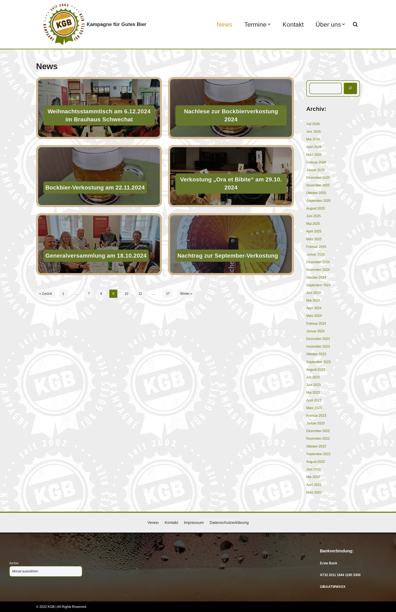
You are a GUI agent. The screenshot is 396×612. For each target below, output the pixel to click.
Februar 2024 (316, 323)
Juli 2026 (313, 124)
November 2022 (318, 438)
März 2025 (314, 239)
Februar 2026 (316, 162)
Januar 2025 (315, 254)
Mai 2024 (313, 300)
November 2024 (318, 269)
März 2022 (314, 492)
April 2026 (313, 147)
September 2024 (318, 285)
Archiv (14, 563)
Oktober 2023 (316, 354)
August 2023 (315, 369)
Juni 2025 (313, 216)
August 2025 (315, 208)
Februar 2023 (316, 415)
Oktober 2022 (316, 446)
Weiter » (186, 293)
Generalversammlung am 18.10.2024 (96, 255)
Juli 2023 (313, 377)
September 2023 (318, 362)
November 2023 (318, 346)
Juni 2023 (313, 385)
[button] (269, 24)
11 (140, 293)
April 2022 (313, 485)
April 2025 (313, 231)
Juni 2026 (313, 131)
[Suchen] (355, 24)
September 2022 (318, 454)
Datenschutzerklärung (229, 522)
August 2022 (315, 461)
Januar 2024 (315, 331)
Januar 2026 (315, 170)
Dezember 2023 (318, 339)
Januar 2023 (315, 423)
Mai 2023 (313, 392)
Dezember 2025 (318, 177)
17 (168, 293)
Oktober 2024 (316, 277)
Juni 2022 (313, 469)
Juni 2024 (313, 293)
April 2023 (313, 400)
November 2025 (318, 185)
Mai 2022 (313, 477)
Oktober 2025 (316, 193)
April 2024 (313, 308)
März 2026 (314, 154)
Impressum (194, 522)
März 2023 (314, 408)
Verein (153, 522)
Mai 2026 (313, 139)
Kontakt (293, 24)
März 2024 (314, 315)
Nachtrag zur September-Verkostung (227, 255)
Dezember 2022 (318, 431)
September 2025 (318, 200)
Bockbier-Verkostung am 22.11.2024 (95, 187)
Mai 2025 (313, 223)
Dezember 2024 (318, 262)
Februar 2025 (316, 247)
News (224, 24)
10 (126, 293)
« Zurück (45, 293)
